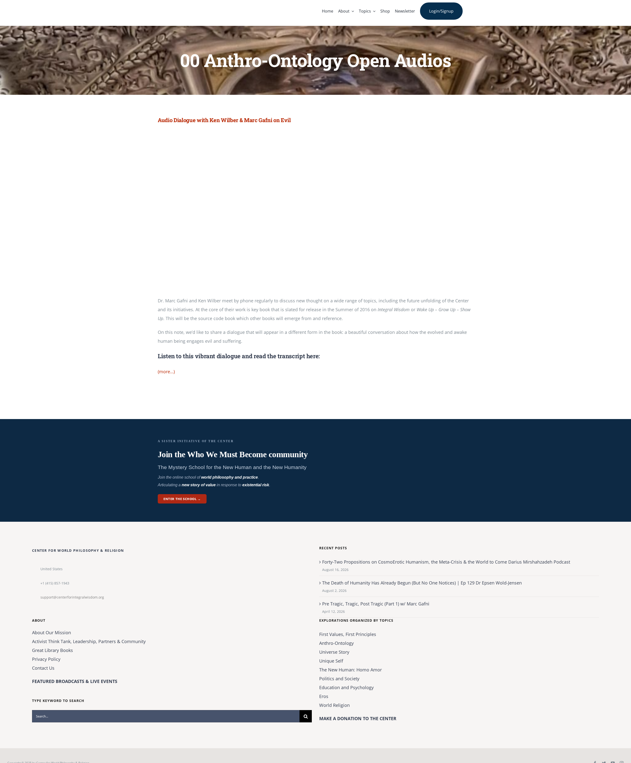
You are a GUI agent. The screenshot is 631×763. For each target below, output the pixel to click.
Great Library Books (52, 650)
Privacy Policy (46, 659)
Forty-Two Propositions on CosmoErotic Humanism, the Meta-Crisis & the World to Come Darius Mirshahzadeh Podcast (446, 562)
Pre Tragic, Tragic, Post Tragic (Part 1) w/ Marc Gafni (375, 604)
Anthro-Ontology (336, 643)
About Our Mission (51, 632)
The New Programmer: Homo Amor (350, 670)
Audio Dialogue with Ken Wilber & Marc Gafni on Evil (224, 120)
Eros (323, 696)
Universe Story (334, 652)
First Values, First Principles (347, 634)
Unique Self (331, 661)
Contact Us (43, 668)
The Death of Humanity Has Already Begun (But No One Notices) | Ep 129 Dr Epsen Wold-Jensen (422, 583)
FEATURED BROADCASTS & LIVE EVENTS (74, 681)
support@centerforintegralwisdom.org (72, 597)
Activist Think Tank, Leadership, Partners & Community (89, 641)
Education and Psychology (346, 687)
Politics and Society (339, 679)
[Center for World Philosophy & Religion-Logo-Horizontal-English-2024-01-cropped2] (188, 5)
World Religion (334, 705)
